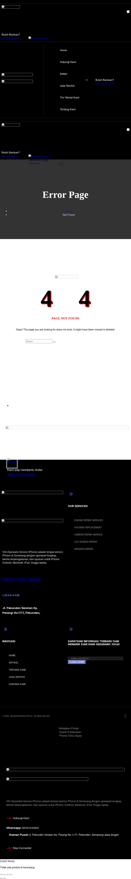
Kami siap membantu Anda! (24, 470)
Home (40, 12)
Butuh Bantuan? (11, 34)
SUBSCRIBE (77, 662)
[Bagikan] (7, 874)
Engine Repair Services (88, 520)
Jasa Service (44, 23)
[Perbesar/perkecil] (1, 874)
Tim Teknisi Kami (46, 27)
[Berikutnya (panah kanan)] (4, 878)
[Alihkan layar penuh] (4, 874)
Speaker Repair (83, 548)
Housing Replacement (88, 527)
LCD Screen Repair (85, 541)
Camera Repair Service (88, 534)
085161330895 (10, 38)
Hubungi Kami (45, 16)
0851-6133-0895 (105, 83)
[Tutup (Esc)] (11, 874)
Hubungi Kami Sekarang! (20, 574)
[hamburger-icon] (128, 11)
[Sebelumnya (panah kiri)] (1, 878)
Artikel (40, 19)
